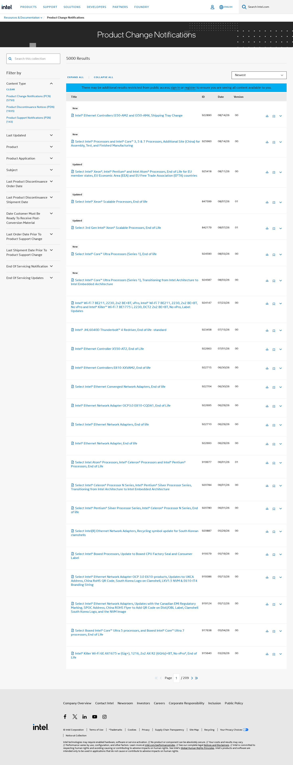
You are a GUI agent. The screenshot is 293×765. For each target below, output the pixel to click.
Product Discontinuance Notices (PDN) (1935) (30, 109)
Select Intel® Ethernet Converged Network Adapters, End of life (120, 387)
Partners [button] (120, 7)
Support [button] (50, 7)
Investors (143, 703)
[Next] (192, 678)
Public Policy (234, 703)
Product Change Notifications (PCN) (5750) (28, 98)
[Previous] (161, 678)
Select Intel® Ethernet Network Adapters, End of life (112, 425)
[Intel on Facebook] (65, 717)
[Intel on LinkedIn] (84, 717)
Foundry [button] (141, 7)
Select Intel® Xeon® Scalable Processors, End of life (111, 202)
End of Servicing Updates (24, 278)
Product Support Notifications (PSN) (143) (28, 119)
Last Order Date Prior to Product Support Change (24, 236)
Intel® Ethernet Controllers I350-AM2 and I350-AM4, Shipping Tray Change (129, 115)
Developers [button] (96, 7)
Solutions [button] (72, 7)
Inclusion (214, 703)
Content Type (16, 84)
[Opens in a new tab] (267, 116)
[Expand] (280, 115)
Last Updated (16, 135)
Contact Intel (104, 703)
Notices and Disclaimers (216, 744)
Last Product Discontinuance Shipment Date (26, 200)
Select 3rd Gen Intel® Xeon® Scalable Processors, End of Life (118, 228)
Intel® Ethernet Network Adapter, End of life (106, 443)
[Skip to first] (156, 678)
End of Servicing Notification (27, 266)
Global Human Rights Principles (197, 747)
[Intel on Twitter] (75, 717)
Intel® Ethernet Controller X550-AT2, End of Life (109, 349)
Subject (12, 170)
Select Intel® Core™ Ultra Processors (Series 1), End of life (116, 254)
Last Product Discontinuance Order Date (26, 184)
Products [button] (28, 7)
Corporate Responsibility (186, 703)
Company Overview (77, 703)
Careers (159, 703)
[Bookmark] (273, 117)
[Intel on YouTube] (94, 717)
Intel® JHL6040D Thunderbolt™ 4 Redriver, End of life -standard (120, 330)
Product (12, 147)
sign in (175, 88)
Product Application (20, 158)
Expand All (75, 77)
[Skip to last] (196, 678)
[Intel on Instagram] (104, 717)
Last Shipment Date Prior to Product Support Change (26, 252)
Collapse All (103, 77)
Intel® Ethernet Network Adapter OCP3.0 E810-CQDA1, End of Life (123, 406)
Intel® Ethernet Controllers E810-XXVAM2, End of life (113, 368)
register (190, 88)
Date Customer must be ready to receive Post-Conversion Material (23, 218)
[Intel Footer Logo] (41, 727)
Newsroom (125, 703)
